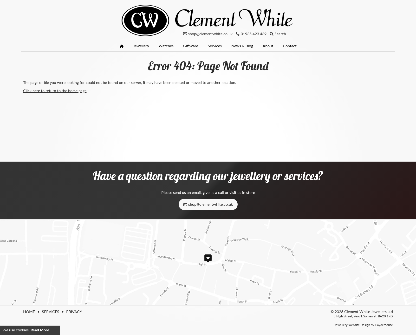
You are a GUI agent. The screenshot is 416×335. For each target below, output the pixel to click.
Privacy (74, 312)
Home (29, 312)
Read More (40, 330)
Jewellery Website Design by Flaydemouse (363, 325)
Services (215, 46)
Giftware (190, 46)
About (268, 46)
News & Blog (242, 46)
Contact (290, 46)
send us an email (187, 193)
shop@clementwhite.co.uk (210, 204)
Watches (166, 46)
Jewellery (141, 46)
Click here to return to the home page (54, 91)
